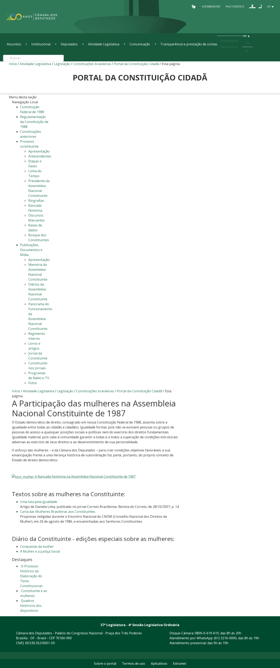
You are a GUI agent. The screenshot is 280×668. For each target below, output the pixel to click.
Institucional (40, 44)
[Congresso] (252, 6)
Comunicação (140, 44)
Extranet (179, 663)
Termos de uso (133, 663)
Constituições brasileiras (92, 64)
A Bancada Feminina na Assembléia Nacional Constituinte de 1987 (84, 476)
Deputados (69, 44)
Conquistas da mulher (37, 546)
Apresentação (39, 151)
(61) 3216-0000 (225, 638)
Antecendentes (39, 156)
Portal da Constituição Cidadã (136, 64)
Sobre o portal (105, 663)
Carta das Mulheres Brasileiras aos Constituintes (57, 511)
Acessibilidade (211, 6)
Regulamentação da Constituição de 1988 (34, 122)
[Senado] (260, 6)
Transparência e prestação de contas (188, 44)
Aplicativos (159, 663)
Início (13, 64)
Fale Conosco (235, 6)
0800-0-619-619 (207, 633)
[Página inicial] (31, 16)
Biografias (36, 200)
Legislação (62, 64)
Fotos (32, 383)
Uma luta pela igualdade (38, 501)
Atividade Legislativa (103, 44)
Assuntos (14, 44)
